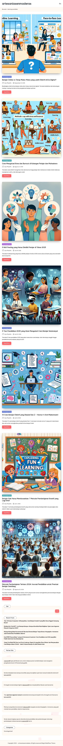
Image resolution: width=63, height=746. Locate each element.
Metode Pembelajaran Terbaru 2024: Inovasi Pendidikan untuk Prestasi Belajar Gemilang (30, 585)
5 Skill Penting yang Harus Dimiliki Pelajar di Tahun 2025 (24, 247)
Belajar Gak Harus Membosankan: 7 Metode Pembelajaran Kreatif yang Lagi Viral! (30, 500)
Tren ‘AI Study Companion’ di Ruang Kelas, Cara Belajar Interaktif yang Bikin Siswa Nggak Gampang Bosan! (31, 621)
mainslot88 (7, 661)
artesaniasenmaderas (16, 3)
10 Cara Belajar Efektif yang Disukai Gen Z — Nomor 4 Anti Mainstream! (30, 415)
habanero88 (25, 685)
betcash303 (7, 675)
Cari (7, 606)
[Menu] (60, 3)
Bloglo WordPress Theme (48, 743)
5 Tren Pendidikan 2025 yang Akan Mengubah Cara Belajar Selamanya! (30, 331)
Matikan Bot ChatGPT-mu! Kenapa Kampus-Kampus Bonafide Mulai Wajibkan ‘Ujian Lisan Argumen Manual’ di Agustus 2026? (31, 627)
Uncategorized (7, 76)
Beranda (4, 9)
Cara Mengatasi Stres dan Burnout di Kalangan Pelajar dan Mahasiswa (29, 164)
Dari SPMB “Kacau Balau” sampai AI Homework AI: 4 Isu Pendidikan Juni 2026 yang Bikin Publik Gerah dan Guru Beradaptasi (30, 638)
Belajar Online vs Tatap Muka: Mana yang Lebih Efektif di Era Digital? (29, 80)
